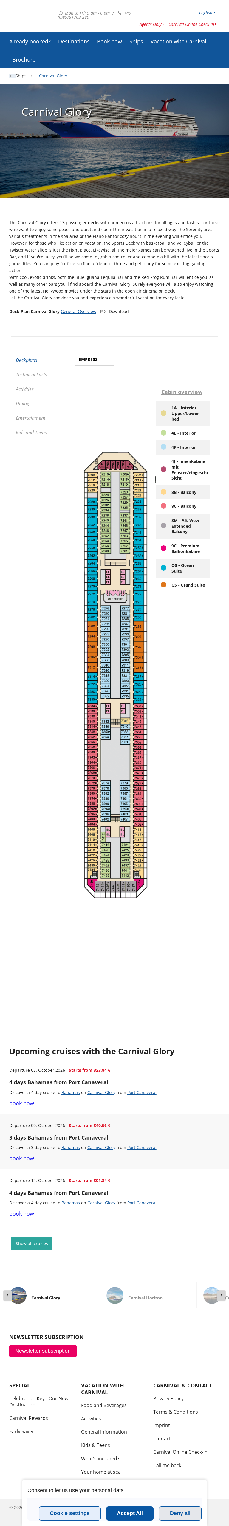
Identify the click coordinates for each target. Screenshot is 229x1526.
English (205, 12)
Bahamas (70, 1092)
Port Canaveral (142, 1092)
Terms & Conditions (175, 1412)
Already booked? (30, 41)
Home (15, 75)
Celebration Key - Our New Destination (38, 1401)
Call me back (167, 1465)
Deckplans (26, 360)
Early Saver (21, 1431)
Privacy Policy (168, 1398)
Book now (109, 41)
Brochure (23, 59)
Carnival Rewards (28, 1418)
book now (21, 1103)
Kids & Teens (95, 1445)
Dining (22, 403)
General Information (104, 1431)
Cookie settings (70, 1513)
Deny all (180, 1513)
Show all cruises (32, 1243)
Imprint (161, 1425)
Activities (25, 389)
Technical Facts (31, 374)
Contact (162, 1438)
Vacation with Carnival (178, 41)
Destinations (74, 41)
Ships (136, 41)
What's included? (100, 1458)
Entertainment (30, 418)
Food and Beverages (104, 1405)
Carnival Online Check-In (191, 24)
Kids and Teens (31, 432)
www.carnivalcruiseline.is (30, 17)
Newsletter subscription (43, 1351)
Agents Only (150, 24)
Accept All (130, 1513)
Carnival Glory (101, 1092)
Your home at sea (101, 1472)
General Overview (78, 311)
